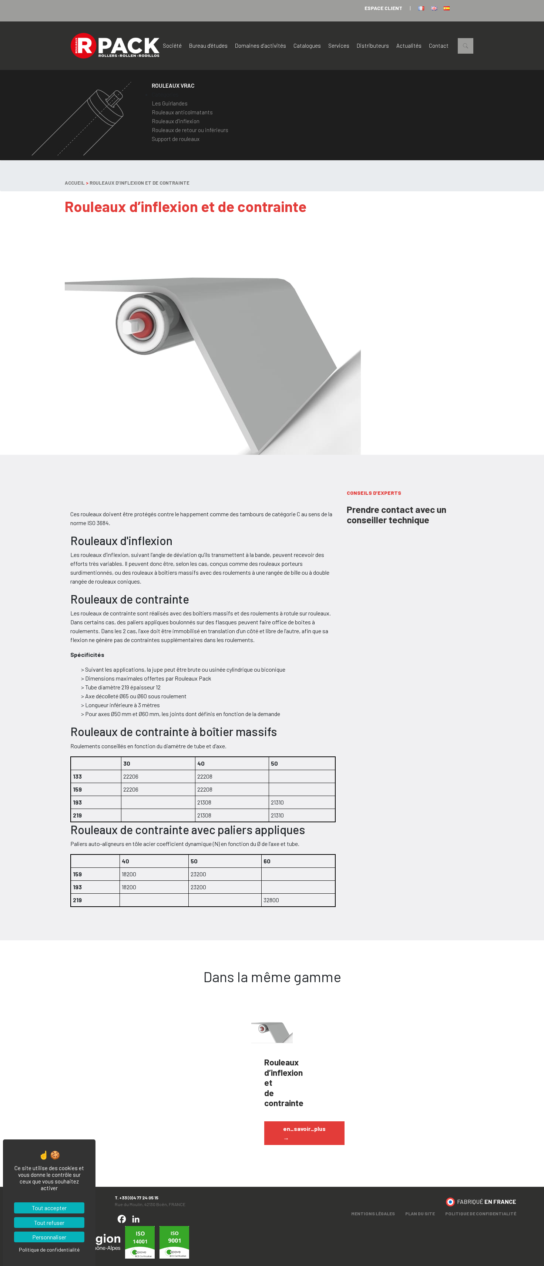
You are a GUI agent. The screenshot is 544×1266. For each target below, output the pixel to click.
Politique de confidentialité (480, 1213)
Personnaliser (49, 1236)
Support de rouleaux (175, 138)
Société (172, 45)
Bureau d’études (208, 45)
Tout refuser (49, 1222)
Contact (439, 45)
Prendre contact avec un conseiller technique (396, 514)
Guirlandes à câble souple (266, 1027)
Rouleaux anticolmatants (182, 112)
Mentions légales (373, 1213)
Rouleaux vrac (173, 85)
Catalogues (307, 45)
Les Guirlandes (170, 103)
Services (338, 45)
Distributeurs (373, 45)
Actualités (409, 45)
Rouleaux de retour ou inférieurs (190, 130)
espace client (383, 8)
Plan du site (420, 1213)
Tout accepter (49, 1207)
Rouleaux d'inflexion (175, 121)
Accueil (75, 183)
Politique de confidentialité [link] (49, 1249)
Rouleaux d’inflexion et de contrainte (139, 183)
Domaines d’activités (260, 45)
